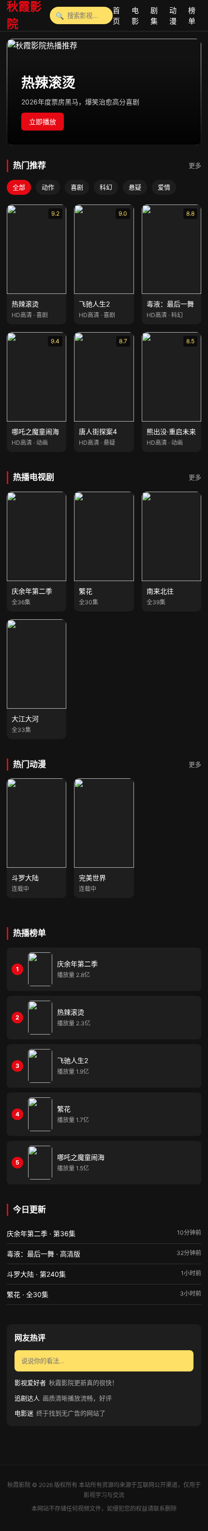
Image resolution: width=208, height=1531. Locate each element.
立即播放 (42, 121)
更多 (195, 165)
